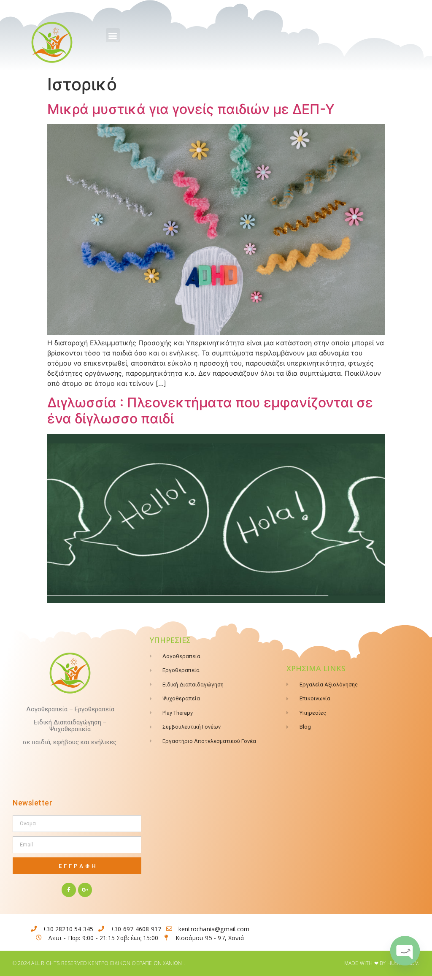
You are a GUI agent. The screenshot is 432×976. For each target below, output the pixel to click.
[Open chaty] (405, 950)
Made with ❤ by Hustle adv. (381, 963)
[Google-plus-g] (85, 890)
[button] (113, 35)
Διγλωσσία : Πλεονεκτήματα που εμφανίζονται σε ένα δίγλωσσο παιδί (210, 410)
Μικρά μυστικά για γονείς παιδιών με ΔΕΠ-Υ (191, 109)
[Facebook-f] (69, 890)
